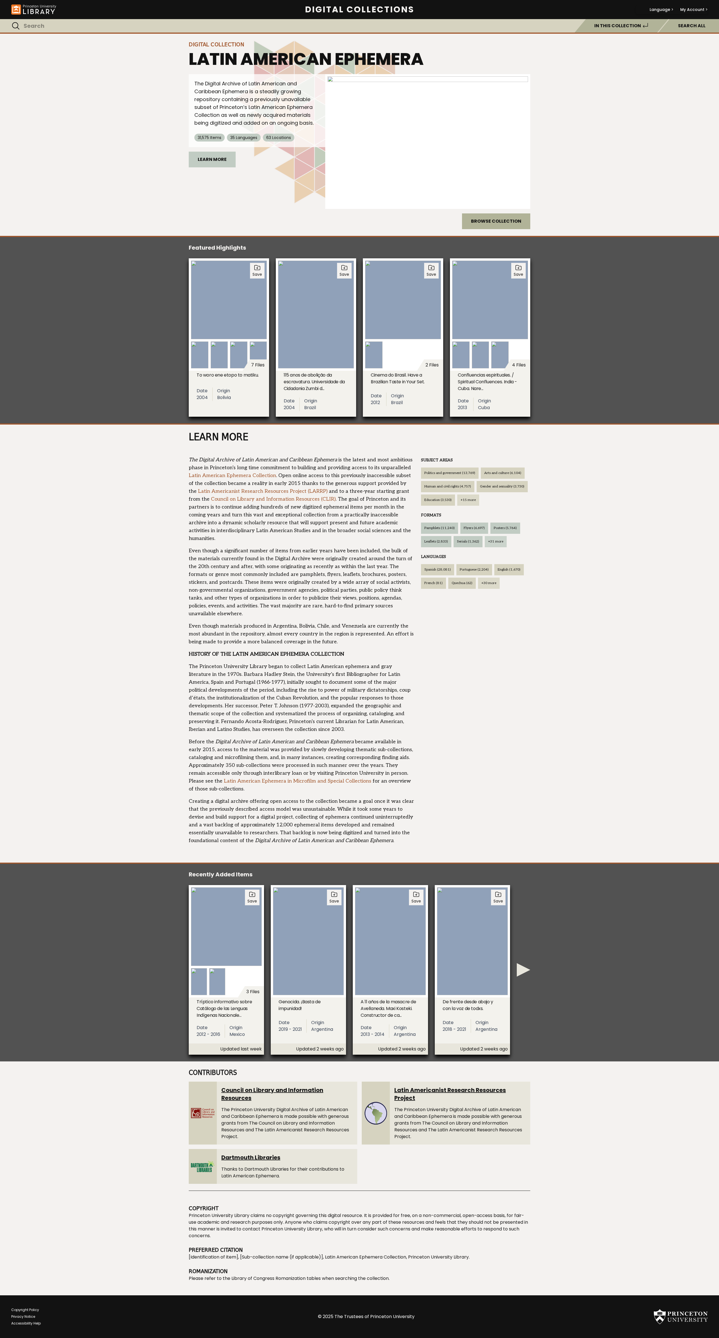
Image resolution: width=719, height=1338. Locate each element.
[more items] (523, 970)
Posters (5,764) (505, 528)
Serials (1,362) (468, 541)
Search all (692, 25)
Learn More (212, 159)
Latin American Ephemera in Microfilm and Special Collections (297, 781)
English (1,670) (509, 569)
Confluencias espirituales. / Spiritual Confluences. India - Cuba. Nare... (487, 382)
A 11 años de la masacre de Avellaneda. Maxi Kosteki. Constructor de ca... (388, 1008)
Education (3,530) (438, 500)
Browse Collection (496, 221)
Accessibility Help (26, 1323)
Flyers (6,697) (474, 528)
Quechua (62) (462, 583)
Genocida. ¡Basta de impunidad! (299, 1005)
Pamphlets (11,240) (439, 528)
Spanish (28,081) (437, 569)
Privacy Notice (23, 1316)
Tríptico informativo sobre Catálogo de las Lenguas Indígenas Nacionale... (224, 1008)
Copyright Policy (25, 1309)
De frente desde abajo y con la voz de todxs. (468, 1005)
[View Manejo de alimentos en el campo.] (427, 141)
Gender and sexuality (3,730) (502, 486)
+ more (468, 500)
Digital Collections (359, 9)
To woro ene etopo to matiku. (228, 375)
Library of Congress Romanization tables (276, 1278)
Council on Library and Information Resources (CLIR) (273, 499)
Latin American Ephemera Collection (232, 475)
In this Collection (617, 25)
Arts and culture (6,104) (502, 473)
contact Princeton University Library (282, 1229)
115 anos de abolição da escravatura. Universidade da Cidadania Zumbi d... (314, 382)
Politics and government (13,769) (449, 473)
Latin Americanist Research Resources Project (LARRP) (262, 491)
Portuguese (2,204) (474, 569)
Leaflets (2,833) (436, 541)
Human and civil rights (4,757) (447, 486)
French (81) (433, 583)
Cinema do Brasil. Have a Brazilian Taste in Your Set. (398, 378)
